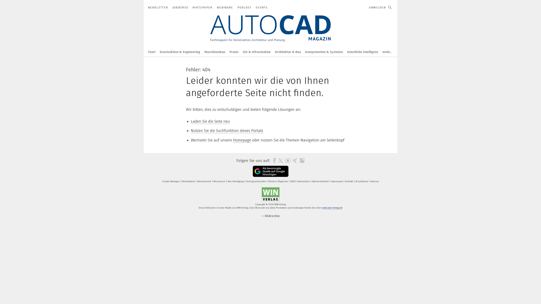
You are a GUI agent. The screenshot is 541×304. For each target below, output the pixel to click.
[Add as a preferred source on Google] (270, 171)
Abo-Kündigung (236, 181)
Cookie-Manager (171, 181)
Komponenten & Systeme (324, 52)
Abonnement (204, 181)
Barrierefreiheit (320, 181)
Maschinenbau (214, 52)
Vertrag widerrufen (256, 181)
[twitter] (279, 161)
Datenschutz (304, 181)
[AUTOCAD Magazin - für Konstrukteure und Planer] (152, 51)
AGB (292, 181)
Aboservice (219, 181)
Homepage (242, 140)
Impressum (337, 181)
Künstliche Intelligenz (362, 52)
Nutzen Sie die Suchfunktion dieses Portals (227, 130)
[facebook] (273, 160)
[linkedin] (301, 160)
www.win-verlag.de (332, 207)
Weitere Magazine (278, 181)
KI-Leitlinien (362, 181)
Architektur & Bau (288, 52)
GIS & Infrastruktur (257, 52)
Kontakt (349, 181)
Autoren (374, 181)
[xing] (293, 160)
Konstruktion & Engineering (180, 52)
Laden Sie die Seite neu (210, 121)
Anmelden (377, 7)
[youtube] (286, 160)
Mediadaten (189, 181)
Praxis (234, 52)
